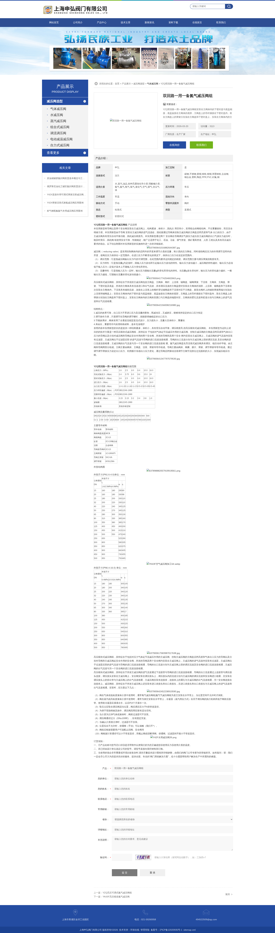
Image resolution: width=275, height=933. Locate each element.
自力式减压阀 (59, 145)
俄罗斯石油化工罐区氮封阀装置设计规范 (67, 186)
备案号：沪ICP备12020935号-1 (166, 930)
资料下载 (173, 22)
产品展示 (126, 83)
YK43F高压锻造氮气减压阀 (116, 896)
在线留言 (197, 22)
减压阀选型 (139, 83)
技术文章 (125, 22)
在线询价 (174, 145)
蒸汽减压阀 (58, 121)
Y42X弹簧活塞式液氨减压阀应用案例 (65, 202)
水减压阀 (56, 115)
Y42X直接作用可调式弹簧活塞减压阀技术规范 (67, 194)
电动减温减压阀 (61, 139)
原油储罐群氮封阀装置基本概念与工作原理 (67, 178)
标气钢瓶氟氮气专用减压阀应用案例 (65, 211)
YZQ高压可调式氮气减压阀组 (117, 892)
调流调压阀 (58, 133)
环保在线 (134, 930)
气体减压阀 (58, 109)
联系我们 (221, 22)
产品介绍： (101, 158)
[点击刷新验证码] (143, 857)
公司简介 (78, 22)
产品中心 (101, 22)
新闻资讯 (149, 22)
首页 (117, 83)
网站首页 (54, 22)
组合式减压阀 (59, 127)
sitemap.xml (189, 930)
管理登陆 (145, 930)
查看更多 (53, 152)
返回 (227, 894)
